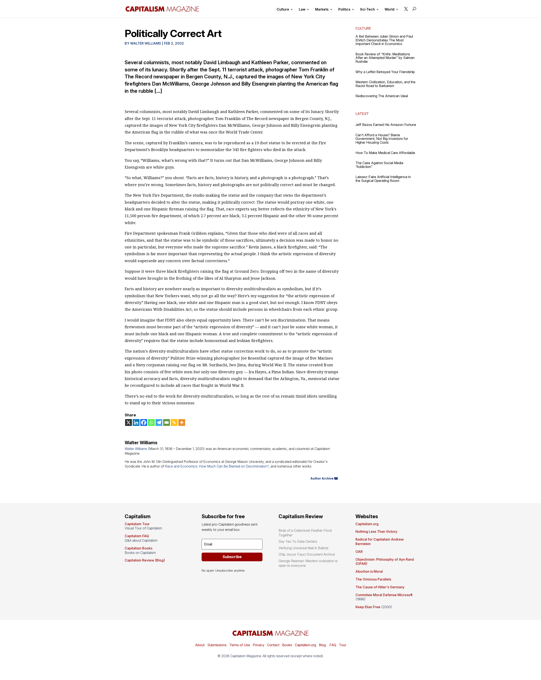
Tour (342, 645)
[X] (128, 422)
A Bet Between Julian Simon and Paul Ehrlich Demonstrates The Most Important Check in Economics (384, 40)
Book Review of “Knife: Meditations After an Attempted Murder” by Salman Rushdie (385, 58)
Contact (272, 645)
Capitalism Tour (137, 524)
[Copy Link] (174, 422)
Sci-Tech (367, 9)
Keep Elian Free (367, 607)
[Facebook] (143, 422)
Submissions (216, 645)
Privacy (258, 645)
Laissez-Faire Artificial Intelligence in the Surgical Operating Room (383, 179)
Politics (344, 9)
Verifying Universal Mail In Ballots (303, 548)
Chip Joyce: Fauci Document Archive (307, 554)
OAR (359, 551)
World (389, 9)
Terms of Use (239, 645)
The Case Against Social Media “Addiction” (379, 165)
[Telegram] (159, 422)
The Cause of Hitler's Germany (379, 587)
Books (287, 645)
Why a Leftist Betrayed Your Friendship (385, 72)
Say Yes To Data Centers (298, 541)
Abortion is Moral (369, 571)
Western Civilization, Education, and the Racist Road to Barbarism (385, 84)
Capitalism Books (138, 548)
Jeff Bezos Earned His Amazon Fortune (385, 125)
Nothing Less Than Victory (376, 531)
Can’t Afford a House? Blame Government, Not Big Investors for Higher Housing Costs (381, 138)
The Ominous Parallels (373, 579)
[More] (181, 422)
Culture (283, 9)
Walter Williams (145, 43)
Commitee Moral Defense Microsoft (384, 595)
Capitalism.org (366, 524)
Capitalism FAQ (137, 536)
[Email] (166, 422)
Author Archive (321, 478)
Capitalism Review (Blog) (145, 560)
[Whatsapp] (151, 422)
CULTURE (363, 28)
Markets (322, 9)
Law (302, 9)
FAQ (332, 645)
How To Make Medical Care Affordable (385, 153)
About (200, 645)
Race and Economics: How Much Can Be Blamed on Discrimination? (217, 466)
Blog (322, 645)
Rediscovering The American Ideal (381, 96)
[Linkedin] (136, 422)
